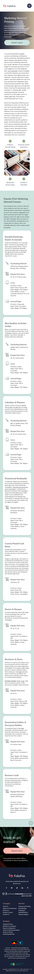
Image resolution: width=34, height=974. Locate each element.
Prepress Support (23, 914)
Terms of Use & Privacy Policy (21, 970)
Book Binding (22, 908)
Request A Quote (8, 912)
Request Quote (17, 851)
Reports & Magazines (9, 928)
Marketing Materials (9, 934)
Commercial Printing (24, 906)
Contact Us (6, 914)
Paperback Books (8, 924)
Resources (6, 910)
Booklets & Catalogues (9, 926)
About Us (5, 906)
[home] (11, 5)
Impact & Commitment (10, 908)
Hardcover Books (8, 932)
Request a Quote (17, 43)
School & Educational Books (11, 930)
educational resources (20, 487)
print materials (12, 71)
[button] (29, 6)
